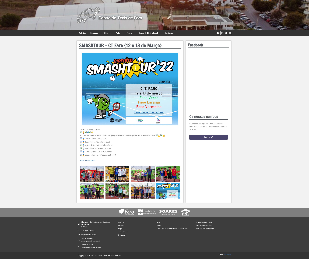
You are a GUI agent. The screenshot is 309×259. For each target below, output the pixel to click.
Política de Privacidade (204, 222)
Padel (118, 33)
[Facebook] (218, 33)
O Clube (105, 33)
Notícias (82, 33)
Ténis (129, 33)
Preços (120, 229)
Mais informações (87, 160)
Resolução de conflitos (204, 225)
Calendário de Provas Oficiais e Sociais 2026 (172, 229)
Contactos (169, 33)
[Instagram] (222, 33)
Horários (121, 225)
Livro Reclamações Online (205, 229)
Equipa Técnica (123, 232)
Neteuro (227, 254)
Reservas (94, 33)
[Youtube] (226, 33)
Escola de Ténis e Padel (148, 33)
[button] (230, 33)
